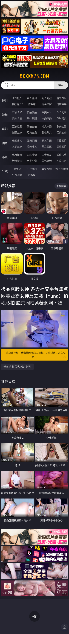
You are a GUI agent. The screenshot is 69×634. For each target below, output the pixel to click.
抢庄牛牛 (62, 104)
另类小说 (32, 160)
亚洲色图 (32, 140)
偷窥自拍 (17, 140)
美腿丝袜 (17, 146)
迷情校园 (17, 160)
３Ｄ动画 (62, 112)
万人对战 (47, 98)
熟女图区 (47, 146)
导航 (5, 171)
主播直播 (47, 118)
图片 (5, 143)
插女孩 (17, 168)
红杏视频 (17, 174)
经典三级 (32, 132)
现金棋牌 (47, 104)
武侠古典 (62, 154)
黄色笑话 (47, 160)
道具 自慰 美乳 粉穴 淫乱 (17, 366)
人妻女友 (47, 154)
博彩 (5, 101)
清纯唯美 (32, 146)
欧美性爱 (62, 126)
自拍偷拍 (32, 112)
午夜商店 (32, 168)
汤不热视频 (61, 168)
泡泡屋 (32, 174)
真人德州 (32, 98)
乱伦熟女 (47, 132)
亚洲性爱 (17, 126)
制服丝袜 (17, 132)
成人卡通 (47, 126)
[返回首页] (64, 626)
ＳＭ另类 (62, 118)
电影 (5, 129)
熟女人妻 (17, 118)
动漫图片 (62, 140)
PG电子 (17, 98)
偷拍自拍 (32, 126)
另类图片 (62, 146)
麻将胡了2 (17, 104)
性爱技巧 (62, 160)
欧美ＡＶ (47, 112)
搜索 (60, 85)
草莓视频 (47, 168)
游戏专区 (62, 98)
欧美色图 (47, 140)
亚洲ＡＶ (17, 112)
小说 (5, 157)
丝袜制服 (32, 118)
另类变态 (62, 132)
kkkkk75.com (34, 76)
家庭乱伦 (32, 154)
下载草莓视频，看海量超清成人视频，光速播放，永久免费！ (34, 355)
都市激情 (17, 154)
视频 (5, 115)
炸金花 (32, 104)
